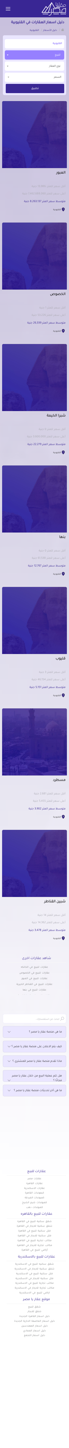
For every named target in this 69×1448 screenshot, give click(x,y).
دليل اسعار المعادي (34, 1331)
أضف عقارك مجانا (23, 1390)
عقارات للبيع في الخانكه (34, 967)
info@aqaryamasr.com (35, 1436)
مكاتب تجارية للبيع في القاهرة (34, 1240)
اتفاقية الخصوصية (54, 1416)
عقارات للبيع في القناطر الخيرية (34, 984)
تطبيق (35, 88)
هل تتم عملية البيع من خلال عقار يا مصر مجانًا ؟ (37, 1078)
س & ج (61, 1409)
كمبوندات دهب (34, 1207)
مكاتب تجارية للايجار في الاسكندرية (34, 1288)
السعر (57, 77)
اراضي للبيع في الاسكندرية (34, 1293)
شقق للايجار (35, 1311)
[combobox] (34, 55)
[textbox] (34, 66)
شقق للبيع (34, 1307)
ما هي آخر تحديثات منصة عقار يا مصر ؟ (38, 1090)
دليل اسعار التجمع (34, 1335)
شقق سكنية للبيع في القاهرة (34, 1221)
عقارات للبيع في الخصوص (34, 973)
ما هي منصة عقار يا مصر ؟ (45, 1032)
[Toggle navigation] (8, 9)
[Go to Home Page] (62, 30)
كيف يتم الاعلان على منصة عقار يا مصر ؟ (37, 1046)
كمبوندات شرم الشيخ (34, 1202)
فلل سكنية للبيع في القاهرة (34, 1231)
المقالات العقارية (55, 1403)
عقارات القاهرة (34, 1183)
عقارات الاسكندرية (34, 1188)
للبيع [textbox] (57, 55)
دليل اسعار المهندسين (34, 1326)
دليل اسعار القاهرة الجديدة (34, 1316)
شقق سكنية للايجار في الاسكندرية (34, 1269)
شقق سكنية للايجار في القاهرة (34, 1226)
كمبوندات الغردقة (34, 1198)
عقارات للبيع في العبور (34, 978)
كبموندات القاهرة (34, 1193)
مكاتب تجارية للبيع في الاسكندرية (34, 1283)
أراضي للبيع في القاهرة (34, 1250)
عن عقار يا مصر (24, 1403)
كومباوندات (59, 1396)
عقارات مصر (35, 1178)
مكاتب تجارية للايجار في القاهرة (34, 1245)
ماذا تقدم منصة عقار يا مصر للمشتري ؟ (37, 1061)
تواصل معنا (26, 1409)
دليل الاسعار (26, 1396)
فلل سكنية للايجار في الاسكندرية (34, 1278)
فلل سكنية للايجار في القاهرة (34, 1236)
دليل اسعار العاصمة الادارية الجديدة (34, 1321)
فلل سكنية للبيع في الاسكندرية (34, 1274)
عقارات (61, 1390)
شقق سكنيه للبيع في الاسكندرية (34, 1264)
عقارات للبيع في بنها (34, 990)
